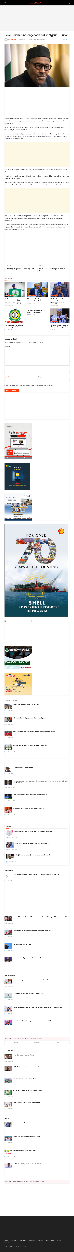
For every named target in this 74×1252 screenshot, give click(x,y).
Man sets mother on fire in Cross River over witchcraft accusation (33, 831)
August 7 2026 (8, 800)
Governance (32, 1240)
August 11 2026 (9, 1108)
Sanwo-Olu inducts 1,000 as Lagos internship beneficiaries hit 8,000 (32, 1021)
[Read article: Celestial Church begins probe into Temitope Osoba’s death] (10, 844)
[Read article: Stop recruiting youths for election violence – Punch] (8, 1092)
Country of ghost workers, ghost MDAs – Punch (26, 1102)
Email (7, 377)
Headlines (33, 39)
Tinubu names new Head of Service (23, 767)
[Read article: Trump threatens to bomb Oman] (8, 946)
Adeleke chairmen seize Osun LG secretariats (26, 704)
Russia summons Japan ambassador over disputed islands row (31, 958)
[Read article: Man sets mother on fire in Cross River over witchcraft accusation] (10, 833)
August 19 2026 (9, 773)
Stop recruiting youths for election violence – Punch (27, 1090)
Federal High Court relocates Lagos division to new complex (30, 745)
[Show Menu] (5, 2)
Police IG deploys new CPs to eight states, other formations (30, 794)
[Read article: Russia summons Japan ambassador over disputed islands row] (8, 959)
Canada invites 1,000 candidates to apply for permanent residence (32, 930)
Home (6, 1240)
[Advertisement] (37, 18)
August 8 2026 (8, 787)
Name (7, 369)
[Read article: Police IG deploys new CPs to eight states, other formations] (8, 796)
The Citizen (13, 39)
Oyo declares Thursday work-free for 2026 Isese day (28, 993)
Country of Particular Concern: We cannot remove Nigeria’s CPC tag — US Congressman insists (40, 917)
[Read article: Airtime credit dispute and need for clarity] (8, 1151)
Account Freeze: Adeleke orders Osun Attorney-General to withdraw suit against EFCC (37, 1007)
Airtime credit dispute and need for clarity (25, 1150)
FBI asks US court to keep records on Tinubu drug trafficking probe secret (57, 301)
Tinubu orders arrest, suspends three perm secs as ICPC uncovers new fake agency (14, 301)
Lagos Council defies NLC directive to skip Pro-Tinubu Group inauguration (34, 731)
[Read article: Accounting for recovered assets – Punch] (8, 1080)
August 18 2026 (9, 710)
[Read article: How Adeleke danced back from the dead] (8, 1124)
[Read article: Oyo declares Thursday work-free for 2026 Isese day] (8, 995)
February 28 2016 (23, 39)
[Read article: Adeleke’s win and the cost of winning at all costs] (8, 1138)
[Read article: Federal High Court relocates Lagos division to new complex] (8, 747)
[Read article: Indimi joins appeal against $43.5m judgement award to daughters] (10, 856)
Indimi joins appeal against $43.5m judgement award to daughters (33, 855)
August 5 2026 (8, 1156)
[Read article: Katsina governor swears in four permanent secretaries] (8, 810)
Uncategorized (41, 39)
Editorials (7, 1242)
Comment (8, 346)
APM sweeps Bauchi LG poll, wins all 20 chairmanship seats (29, 718)
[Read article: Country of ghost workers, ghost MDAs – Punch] (8, 1104)
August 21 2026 (9, 305)
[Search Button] (68, 2)
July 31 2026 (8, 1169)
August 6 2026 (8, 751)
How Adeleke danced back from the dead (24, 1123)
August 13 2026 (10, 849)
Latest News (22, 1240)
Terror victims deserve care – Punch (23, 1055)
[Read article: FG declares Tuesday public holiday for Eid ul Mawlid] (37, 289)
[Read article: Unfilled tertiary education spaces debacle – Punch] (8, 1068)
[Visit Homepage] (37, 3)
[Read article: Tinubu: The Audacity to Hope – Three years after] (8, 1165)
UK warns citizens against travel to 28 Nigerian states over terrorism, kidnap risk (36, 874)
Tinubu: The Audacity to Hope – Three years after (27, 1163)
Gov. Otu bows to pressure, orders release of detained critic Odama (32, 980)
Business (40, 1240)
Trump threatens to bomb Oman (22, 944)
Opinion (59, 1240)
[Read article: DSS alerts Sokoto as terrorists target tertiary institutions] (15, 315)
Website (40, 377)
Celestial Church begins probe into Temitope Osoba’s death (31, 843)
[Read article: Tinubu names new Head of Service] (8, 769)
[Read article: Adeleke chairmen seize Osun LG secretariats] (8, 706)
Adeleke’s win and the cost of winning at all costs (26, 1136)
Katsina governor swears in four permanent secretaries (28, 808)
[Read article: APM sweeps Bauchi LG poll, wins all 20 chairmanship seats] (8, 719)
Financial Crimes (50, 1240)
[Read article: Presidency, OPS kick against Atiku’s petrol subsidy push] (60, 315)
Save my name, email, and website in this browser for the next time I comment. (29, 385)
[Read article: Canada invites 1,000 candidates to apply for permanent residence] (8, 932)
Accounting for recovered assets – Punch (25, 1079)
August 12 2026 (9, 737)
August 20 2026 (10, 837)
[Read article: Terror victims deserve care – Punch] (8, 1056)
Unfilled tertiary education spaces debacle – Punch (27, 1067)
